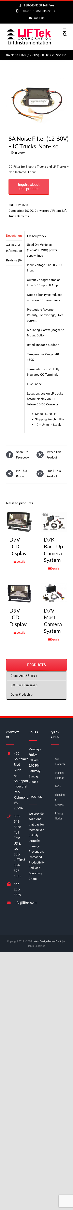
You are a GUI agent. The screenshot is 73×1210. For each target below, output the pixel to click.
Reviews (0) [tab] (14, 260)
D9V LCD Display (18, 617)
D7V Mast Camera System (53, 620)
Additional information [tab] (14, 248)
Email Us (38, 18)
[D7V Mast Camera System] (54, 592)
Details (20, 561)
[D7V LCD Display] (19, 522)
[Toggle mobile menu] (65, 30)
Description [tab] (14, 235)
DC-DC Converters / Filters (43, 211)
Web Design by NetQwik (47, 941)
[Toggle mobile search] (65, 34)
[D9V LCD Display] (19, 592)
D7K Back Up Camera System (53, 549)
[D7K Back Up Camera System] (54, 522)
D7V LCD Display (18, 546)
